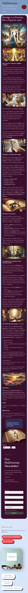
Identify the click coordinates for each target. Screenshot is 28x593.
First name (7, 490)
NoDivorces (10, 3)
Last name (7, 495)
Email (6, 500)
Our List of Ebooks (7, 541)
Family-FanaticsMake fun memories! (8, 576)
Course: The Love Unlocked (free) (11, 537)
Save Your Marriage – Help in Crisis (12, 588)
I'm (5, 505)
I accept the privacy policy (12, 510)
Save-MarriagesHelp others (7, 582)
